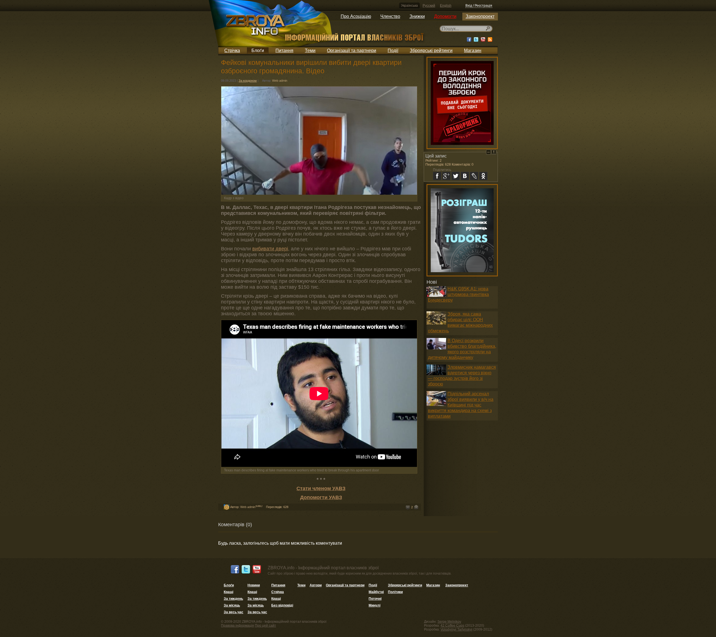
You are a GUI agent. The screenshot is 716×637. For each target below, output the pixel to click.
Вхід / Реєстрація (478, 6)
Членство (390, 16)
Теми (310, 50)
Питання (284, 50)
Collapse (488, 152)
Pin (493, 152)
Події (393, 50)
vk (465, 176)
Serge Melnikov (449, 622)
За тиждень (233, 599)
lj (474, 176)
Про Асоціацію (356, 16)
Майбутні (376, 592)
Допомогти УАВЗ (321, 497)
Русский (429, 6)
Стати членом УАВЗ (320, 488)
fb (437, 176)
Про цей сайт (265, 625)
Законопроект (480, 16)
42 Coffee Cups (452, 625)
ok (483, 176)
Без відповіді (282, 605)
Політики (395, 592)
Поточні (375, 599)
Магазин (472, 50)
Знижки (417, 16)
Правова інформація (237, 625)
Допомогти (445, 16)
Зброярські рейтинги (431, 50)
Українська (409, 6)
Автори (316, 585)
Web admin (279, 80)
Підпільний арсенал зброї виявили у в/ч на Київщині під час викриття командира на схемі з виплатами (460, 405)
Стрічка (232, 50)
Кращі (228, 592)
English (445, 6)
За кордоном (248, 80)
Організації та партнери (351, 50)
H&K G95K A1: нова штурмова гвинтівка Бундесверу (458, 294)
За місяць (232, 605)
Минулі (374, 605)
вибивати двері (270, 248)
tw (455, 176)
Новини (254, 585)
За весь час (233, 612)
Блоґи (257, 50)
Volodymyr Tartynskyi (456, 629)
